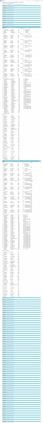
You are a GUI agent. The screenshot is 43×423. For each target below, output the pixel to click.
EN (28, 0)
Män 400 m (12, 8)
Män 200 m (12, 6)
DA (30, 0)
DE (32, 0)
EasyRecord (2, 0)
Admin (42, 0)
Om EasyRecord (37, 0)
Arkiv (39, 0)
